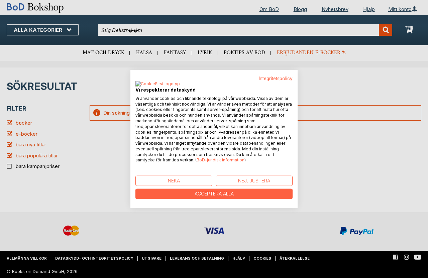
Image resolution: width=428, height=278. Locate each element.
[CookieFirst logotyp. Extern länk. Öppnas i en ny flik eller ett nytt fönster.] (157, 84)
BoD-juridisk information (220, 159)
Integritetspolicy (276, 78)
